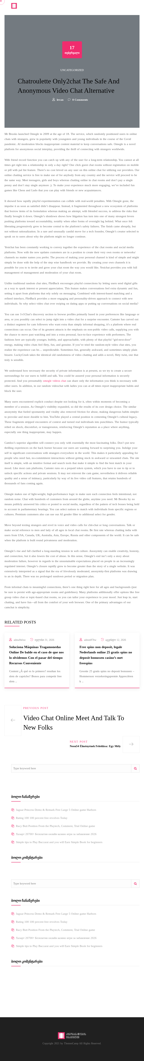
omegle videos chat (54, 380)
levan (60, 99)
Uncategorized (72, 70)
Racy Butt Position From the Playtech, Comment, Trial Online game (55, 825)
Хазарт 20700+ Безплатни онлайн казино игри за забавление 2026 (56, 834)
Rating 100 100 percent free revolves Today (42, 817)
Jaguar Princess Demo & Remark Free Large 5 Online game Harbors (56, 809)
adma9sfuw (20, 640)
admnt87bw (90, 640)
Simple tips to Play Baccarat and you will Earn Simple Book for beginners (59, 842)
